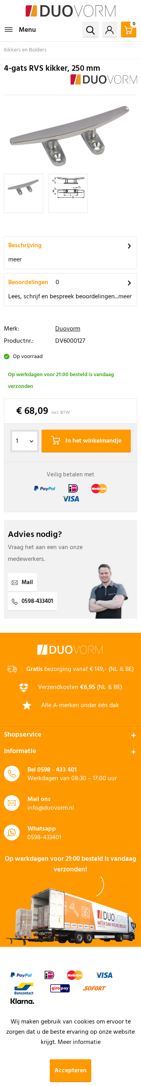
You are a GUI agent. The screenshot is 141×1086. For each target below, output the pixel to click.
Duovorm (67, 329)
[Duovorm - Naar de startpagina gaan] (70, 11)
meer (15, 260)
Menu (27, 30)
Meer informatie (79, 1042)
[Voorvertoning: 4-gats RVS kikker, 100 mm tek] (68, 193)
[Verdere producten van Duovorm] (103, 81)
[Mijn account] (110, 29)
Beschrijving (25, 246)
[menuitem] (20, 29)
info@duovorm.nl (50, 808)
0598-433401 (37, 601)
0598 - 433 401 (57, 770)
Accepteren (70, 1071)
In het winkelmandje (92, 441)
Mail (27, 582)
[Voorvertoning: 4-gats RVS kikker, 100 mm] (23, 193)
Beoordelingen (28, 282)
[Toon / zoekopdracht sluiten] (90, 29)
